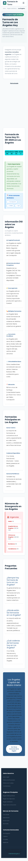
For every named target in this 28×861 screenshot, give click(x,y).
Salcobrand (6, 817)
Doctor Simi (6, 820)
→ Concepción (12, 202)
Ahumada (5, 823)
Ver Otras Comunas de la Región (14, 749)
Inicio (4, 8)
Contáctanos (6, 786)
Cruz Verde (6, 814)
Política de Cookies (8, 783)
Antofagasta (6, 833)
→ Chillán (10, 205)
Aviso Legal (6, 777)
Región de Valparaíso (9, 799)
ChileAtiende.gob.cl (14, 854)
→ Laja (18, 205)
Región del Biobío (12, 8)
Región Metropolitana (9, 796)
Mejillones (5, 842)
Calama (5, 836)
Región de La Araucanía (9, 805)
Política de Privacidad (9, 780)
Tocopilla (5, 839)
